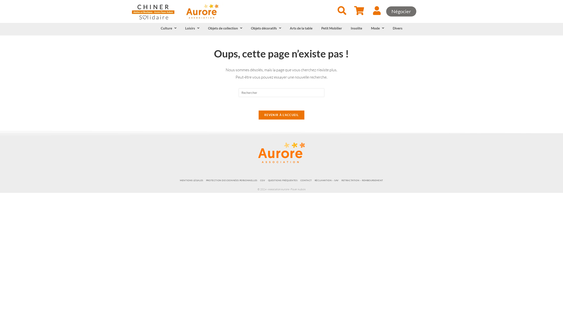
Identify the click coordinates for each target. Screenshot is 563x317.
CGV (262, 180)
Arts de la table (301, 28)
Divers (397, 28)
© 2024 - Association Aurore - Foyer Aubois (281, 189)
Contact (306, 180)
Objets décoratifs (264, 28)
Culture (166, 28)
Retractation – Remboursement (362, 180)
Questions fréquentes (283, 180)
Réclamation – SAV (327, 180)
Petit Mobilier (331, 28)
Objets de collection (223, 28)
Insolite (356, 28)
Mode (375, 28)
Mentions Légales (191, 180)
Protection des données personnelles (231, 180)
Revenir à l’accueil (281, 115)
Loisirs (190, 28)
